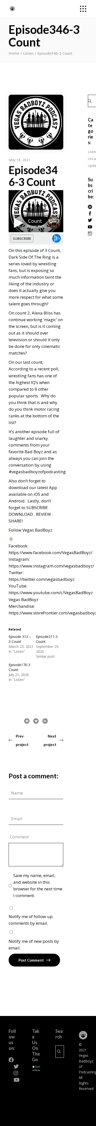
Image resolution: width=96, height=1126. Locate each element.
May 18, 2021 (19, 160)
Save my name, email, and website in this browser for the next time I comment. (37, 885)
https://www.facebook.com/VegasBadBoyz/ (50, 552)
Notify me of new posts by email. (34, 944)
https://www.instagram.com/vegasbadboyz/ (51, 566)
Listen (28, 53)
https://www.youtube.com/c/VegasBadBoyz (51, 592)
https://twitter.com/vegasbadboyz (42, 579)
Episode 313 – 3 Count (20, 639)
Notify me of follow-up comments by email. (31, 920)
